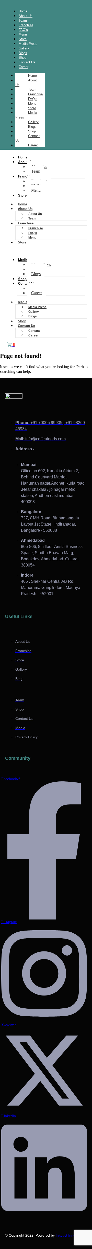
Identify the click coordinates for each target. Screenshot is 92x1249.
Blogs (32, 127)
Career (23, 67)
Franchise (35, 94)
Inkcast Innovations (71, 1235)
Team (32, 89)
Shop (32, 131)
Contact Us (27, 138)
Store (32, 108)
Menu (32, 103)
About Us (26, 82)
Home (32, 76)
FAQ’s (32, 99)
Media (23, 260)
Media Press (26, 115)
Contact (34, 331)
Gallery (33, 122)
